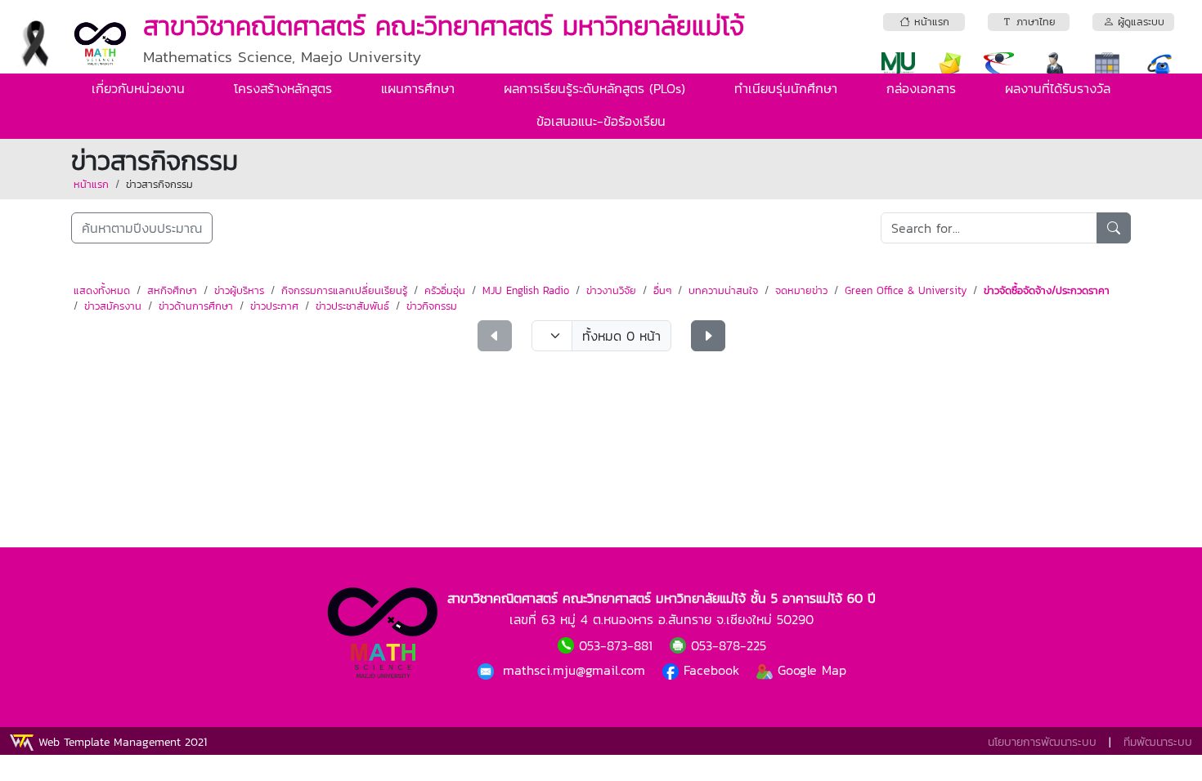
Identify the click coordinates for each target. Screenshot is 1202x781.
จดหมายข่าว (801, 290)
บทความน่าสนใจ (723, 290)
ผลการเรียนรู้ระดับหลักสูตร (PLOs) (594, 88)
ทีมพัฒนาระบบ (1158, 742)
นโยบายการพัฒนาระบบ (1042, 742)
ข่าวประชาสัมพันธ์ (352, 306)
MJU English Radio (525, 290)
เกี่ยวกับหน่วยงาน (138, 88)
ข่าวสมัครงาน (112, 306)
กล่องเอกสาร (921, 88)
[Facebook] (488, 670)
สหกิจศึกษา (172, 290)
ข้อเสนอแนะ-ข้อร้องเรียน (601, 121)
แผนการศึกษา (418, 88)
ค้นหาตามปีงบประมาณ (142, 228)
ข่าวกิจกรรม (431, 306)
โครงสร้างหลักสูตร (283, 88)
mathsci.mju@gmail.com (576, 670)
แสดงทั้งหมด (102, 290)
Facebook (711, 670)
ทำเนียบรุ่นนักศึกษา (785, 88)
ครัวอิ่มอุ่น (444, 290)
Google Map (809, 670)
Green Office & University (906, 290)
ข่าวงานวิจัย (611, 290)
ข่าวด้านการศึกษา (196, 306)
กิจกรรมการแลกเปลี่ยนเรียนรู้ (344, 290)
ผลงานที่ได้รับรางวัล (1057, 88)
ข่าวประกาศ (274, 306)
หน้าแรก (91, 184)
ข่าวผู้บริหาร (239, 290)
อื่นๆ (662, 290)
